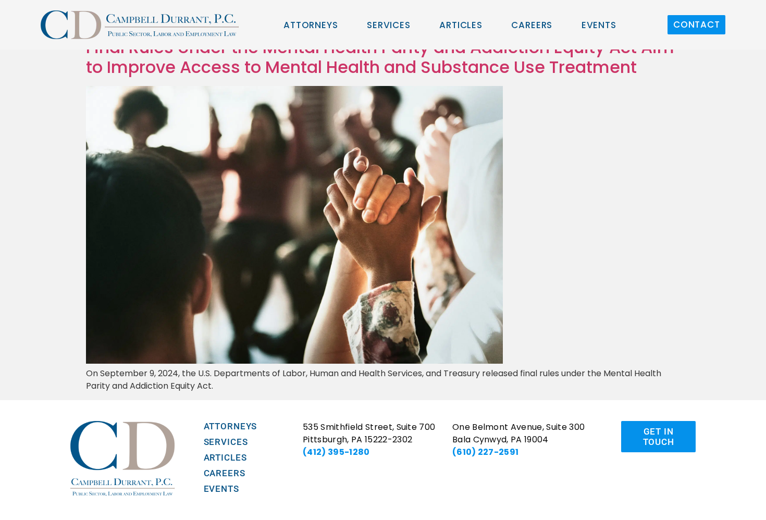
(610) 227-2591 (485, 452)
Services (389, 25)
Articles (461, 25)
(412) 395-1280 (336, 452)
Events (599, 25)
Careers (531, 25)
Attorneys (310, 25)
